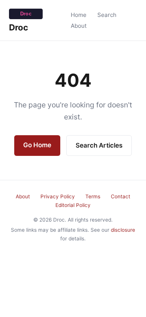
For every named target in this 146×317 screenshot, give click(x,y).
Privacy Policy (57, 196)
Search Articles (99, 145)
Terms (92, 196)
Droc (18, 27)
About (79, 25)
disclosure (123, 230)
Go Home (37, 145)
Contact (120, 196)
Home (78, 14)
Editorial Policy (73, 205)
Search (106, 14)
